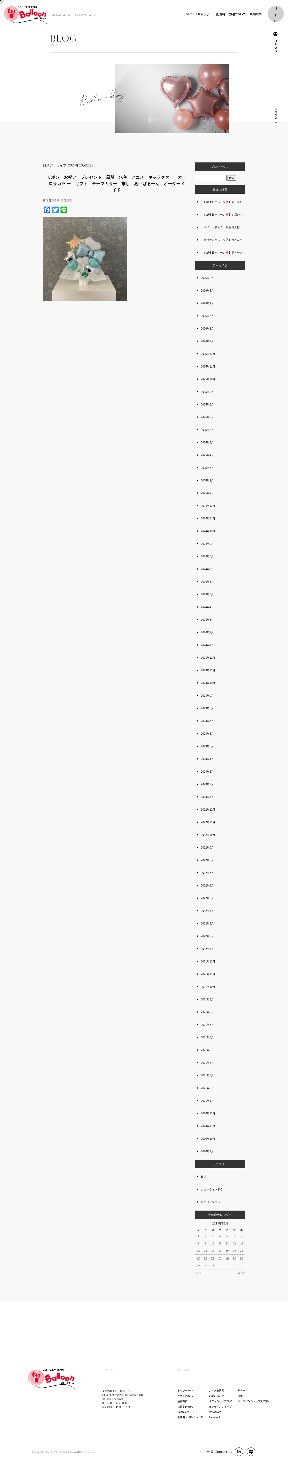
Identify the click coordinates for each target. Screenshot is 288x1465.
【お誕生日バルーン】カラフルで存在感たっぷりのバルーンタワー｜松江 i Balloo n (223, 202)
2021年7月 (207, 1024)
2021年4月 (207, 1062)
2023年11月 (208, 670)
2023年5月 (207, 746)
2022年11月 (208, 822)
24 (212, 1258)
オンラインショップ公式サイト (255, 1401)
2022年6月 (207, 885)
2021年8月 (207, 1012)
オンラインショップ (220, 1406)
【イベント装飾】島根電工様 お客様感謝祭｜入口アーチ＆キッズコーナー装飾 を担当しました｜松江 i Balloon (223, 227)
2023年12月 (208, 657)
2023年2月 (207, 784)
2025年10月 (208, 379)
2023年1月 (207, 797)
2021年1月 (207, 1100)
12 (227, 1243)
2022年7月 (207, 872)
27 (234, 1258)
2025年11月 (208, 366)
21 (241, 1250)
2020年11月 (208, 1126)
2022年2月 (207, 936)
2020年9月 (207, 1151)
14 (241, 1243)
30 (205, 1265)
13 (234, 1243)
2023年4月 (207, 759)
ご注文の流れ (185, 1406)
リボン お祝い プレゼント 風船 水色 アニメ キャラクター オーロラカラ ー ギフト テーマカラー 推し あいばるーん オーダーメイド (116, 183)
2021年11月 (208, 974)
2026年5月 (207, 290)
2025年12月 (208, 353)
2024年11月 (208, 518)
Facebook (215, 1417)
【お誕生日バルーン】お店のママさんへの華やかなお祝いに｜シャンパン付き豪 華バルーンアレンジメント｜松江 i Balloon (223, 214)
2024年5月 (207, 594)
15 (198, 1250)
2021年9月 (207, 999)
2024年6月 (207, 581)
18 (219, 1250)
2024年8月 (207, 556)
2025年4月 (207, 455)
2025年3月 (207, 467)
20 (234, 1250)
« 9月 (198, 1272)
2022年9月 (207, 847)
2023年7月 (207, 721)
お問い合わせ (216, 1396)
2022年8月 (207, 860)
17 (212, 1250)
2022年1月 (207, 948)
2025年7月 (207, 417)
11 (220, 1243)
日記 (203, 1176)
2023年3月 (207, 771)
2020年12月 (208, 1113)
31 (212, 1265)
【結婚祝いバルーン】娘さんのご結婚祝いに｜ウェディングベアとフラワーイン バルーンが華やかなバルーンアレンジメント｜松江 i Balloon (223, 240)
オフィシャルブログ (220, 1401)
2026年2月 (207, 328)
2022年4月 (207, 910)
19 (227, 1250)
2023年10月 (208, 683)
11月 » (241, 1272)
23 (205, 1258)
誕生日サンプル (210, 1202)
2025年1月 (207, 493)
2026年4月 (207, 303)
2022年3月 (207, 923)
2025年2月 (207, 480)
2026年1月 (207, 341)
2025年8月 (207, 404)
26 (227, 1258)
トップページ (185, 1390)
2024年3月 (207, 619)
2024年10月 (208, 531)
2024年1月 (207, 645)
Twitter (242, 1390)
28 (241, 1258)
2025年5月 (207, 442)
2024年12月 (208, 505)
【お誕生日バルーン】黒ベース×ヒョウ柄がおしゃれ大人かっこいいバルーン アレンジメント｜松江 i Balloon (223, 252)
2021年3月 (207, 1075)
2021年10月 (208, 986)
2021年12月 (208, 961)
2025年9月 (207, 391)
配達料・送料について (231, 14)
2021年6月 (207, 1037)
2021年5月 (207, 1050)
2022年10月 (208, 835)
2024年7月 (207, 569)
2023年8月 (207, 708)
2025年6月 (207, 429)
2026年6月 (207, 278)
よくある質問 (216, 1390)
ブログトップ (220, 166)
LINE (241, 1396)
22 (198, 1258)
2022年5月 (207, 898)
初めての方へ (185, 1396)
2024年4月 (207, 607)
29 (198, 1265)
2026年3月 (207, 316)
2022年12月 (208, 809)
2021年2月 (207, 1088)
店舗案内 (256, 14)
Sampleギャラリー (199, 14)
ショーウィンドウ (212, 1189)
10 (212, 1243)
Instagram (215, 1412)
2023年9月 (207, 695)
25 (219, 1258)
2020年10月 (208, 1138)
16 (205, 1250)
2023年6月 (207, 733)
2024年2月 (207, 632)
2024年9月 (207, 543)
